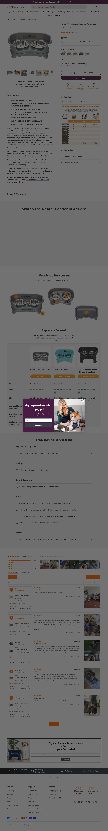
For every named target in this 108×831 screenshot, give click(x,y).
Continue (38, 425)
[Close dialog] (82, 400)
